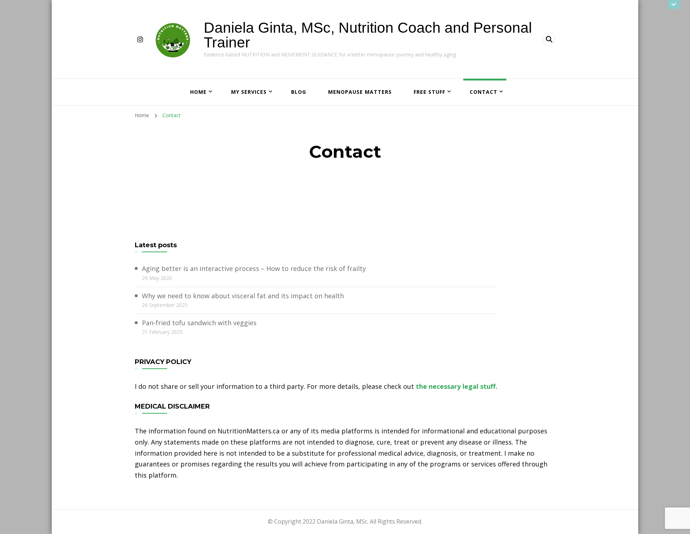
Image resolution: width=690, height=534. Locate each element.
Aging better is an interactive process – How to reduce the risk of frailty (254, 268)
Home (198, 91)
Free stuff (429, 91)
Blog (298, 91)
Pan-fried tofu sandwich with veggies (199, 322)
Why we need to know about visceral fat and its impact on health (243, 295)
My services (249, 91)
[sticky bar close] (673, 4)
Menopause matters (360, 91)
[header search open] (549, 39)
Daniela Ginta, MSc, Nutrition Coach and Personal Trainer (368, 35)
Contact (483, 91)
